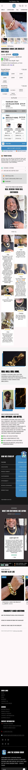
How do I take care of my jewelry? (11, 625)
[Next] (26, 1)
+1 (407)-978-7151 (7, 731)
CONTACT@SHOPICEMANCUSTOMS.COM (13, 735)
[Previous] (2, 1)
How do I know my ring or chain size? (12, 620)
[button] (14, 105)
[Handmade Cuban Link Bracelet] (12, 588)
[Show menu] (2, 6)
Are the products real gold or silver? (12, 615)
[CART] (25, 6)
